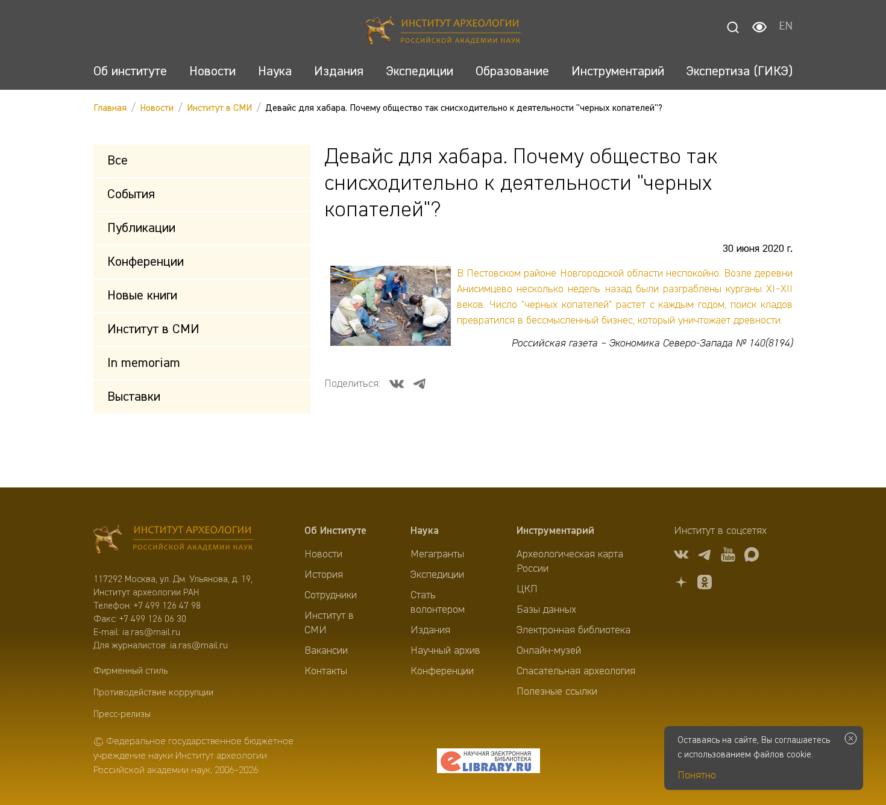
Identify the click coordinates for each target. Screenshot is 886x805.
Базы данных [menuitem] (546, 609)
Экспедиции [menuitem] (437, 574)
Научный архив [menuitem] (445, 650)
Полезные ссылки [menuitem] (557, 691)
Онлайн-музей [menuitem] (549, 650)
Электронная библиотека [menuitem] (573, 630)
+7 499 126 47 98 (167, 606)
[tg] (704, 556)
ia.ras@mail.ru (151, 632)
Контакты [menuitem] (325, 671)
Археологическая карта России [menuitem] (570, 561)
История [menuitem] (323, 574)
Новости (157, 108)
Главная (110, 108)
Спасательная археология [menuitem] (576, 671)
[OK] (704, 584)
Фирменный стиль (130, 671)
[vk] (681, 556)
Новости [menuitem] (323, 554)
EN (786, 27)
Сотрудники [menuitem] (330, 595)
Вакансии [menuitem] (326, 650)
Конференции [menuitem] (442, 671)
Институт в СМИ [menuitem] (329, 623)
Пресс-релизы (122, 714)
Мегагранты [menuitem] (437, 554)
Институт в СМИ (219, 108)
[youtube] (728, 556)
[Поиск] (733, 27)
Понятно (696, 775)
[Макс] (751, 556)
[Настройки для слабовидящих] (759, 27)
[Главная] (443, 31)
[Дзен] (681, 584)
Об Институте (335, 530)
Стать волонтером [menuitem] (437, 602)
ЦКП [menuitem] (527, 589)
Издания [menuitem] (430, 630)
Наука (424, 530)
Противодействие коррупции (153, 693)
